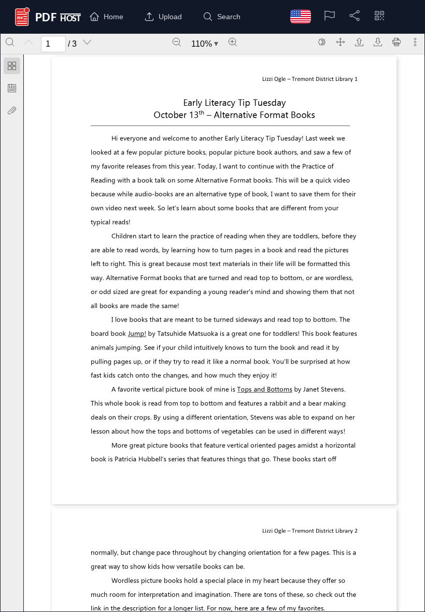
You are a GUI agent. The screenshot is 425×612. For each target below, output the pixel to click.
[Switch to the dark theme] (322, 42)
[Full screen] (340, 42)
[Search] (10, 42)
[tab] (12, 68)
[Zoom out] (176, 42)
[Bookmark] (12, 88)
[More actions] (415, 42)
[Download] (378, 42)
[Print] (396, 42)
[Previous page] (28, 42)
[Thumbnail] (12, 66)
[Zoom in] (232, 42)
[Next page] (87, 42)
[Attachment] (12, 110)
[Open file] (359, 42)
